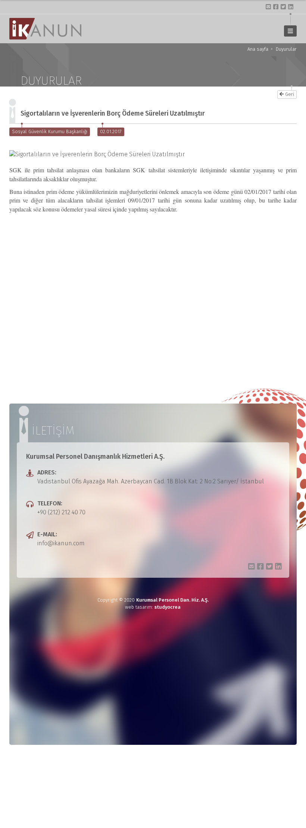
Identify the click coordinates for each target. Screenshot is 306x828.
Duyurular (286, 49)
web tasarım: (153, 607)
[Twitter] (283, 7)
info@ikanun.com (61, 543)
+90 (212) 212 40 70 (61, 512)
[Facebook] (275, 7)
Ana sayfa (257, 49)
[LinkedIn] (290, 7)
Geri (289, 94)
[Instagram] (268, 7)
